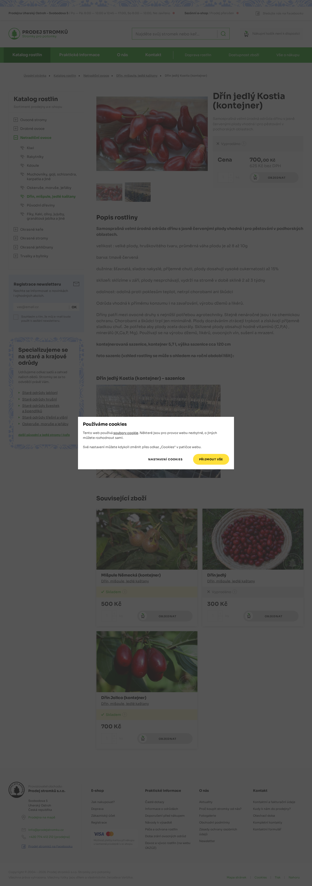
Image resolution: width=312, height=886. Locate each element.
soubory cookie (125, 433)
